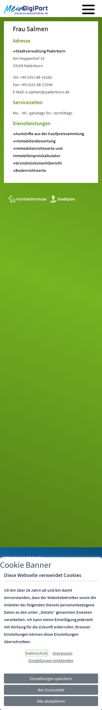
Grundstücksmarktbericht (38, 163)
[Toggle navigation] (88, 9)
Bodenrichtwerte (30, 170)
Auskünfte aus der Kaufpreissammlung (49, 133)
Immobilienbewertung (35, 141)
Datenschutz (37, 653)
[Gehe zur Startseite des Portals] (24, 10)
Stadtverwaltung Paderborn (40, 51)
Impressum (62, 653)
